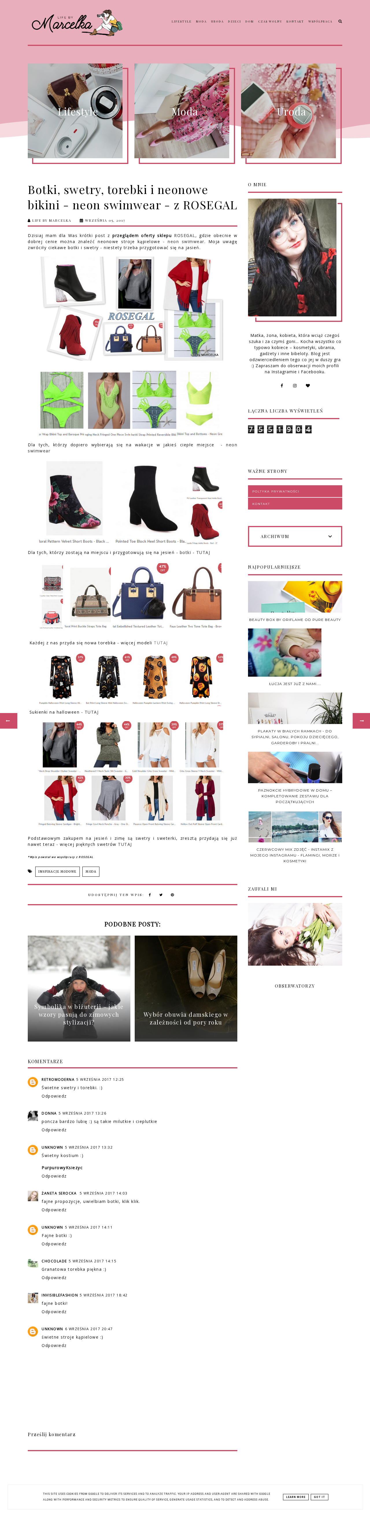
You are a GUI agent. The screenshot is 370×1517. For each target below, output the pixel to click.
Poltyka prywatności (275, 491)
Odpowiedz (54, 1096)
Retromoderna (58, 1079)
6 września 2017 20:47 (89, 1328)
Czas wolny (270, 21)
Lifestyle (182, 21)
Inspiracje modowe (57, 872)
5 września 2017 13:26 (83, 1113)
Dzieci (234, 21)
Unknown (52, 1147)
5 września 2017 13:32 (89, 1147)
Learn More (296, 1497)
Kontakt (295, 21)
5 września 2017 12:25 (100, 1079)
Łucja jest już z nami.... (295, 684)
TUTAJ (161, 642)
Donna (49, 1113)
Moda (201, 21)
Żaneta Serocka (60, 1193)
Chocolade (54, 1261)
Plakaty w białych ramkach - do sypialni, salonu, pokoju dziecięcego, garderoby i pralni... (295, 737)
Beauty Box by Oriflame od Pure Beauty (295, 619)
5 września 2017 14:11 (89, 1227)
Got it (319, 1497)
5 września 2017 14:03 (104, 1193)
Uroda (217, 21)
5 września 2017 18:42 (104, 1295)
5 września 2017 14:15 (93, 1261)
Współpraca (320, 21)
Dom (249, 21)
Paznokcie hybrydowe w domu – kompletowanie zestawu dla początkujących (295, 796)
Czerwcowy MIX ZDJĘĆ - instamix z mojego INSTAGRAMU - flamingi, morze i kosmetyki (295, 855)
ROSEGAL (184, 235)
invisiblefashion (60, 1295)
